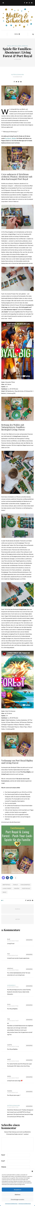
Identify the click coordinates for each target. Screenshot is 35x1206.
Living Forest (7, 888)
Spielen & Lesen (16, 45)
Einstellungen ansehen (17, 1199)
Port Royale (26, 888)
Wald (4, 892)
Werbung (25, 45)
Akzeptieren (17, 1189)
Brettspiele (6, 884)
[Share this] (14, 82)
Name (3, 1155)
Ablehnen (17, 1194)
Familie (15, 884)
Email (3, 1161)
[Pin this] (21, 82)
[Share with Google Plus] (19, 82)
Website (3, 1167)
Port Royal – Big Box (10, 138)
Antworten (29, 940)
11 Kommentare (17, 76)
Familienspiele (25, 884)
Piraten (16, 888)
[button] (32, 1171)
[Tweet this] (16, 82)
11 (3, 900)
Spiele (9, 45)
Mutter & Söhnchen (17, 74)
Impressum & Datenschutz (11, 1203)
